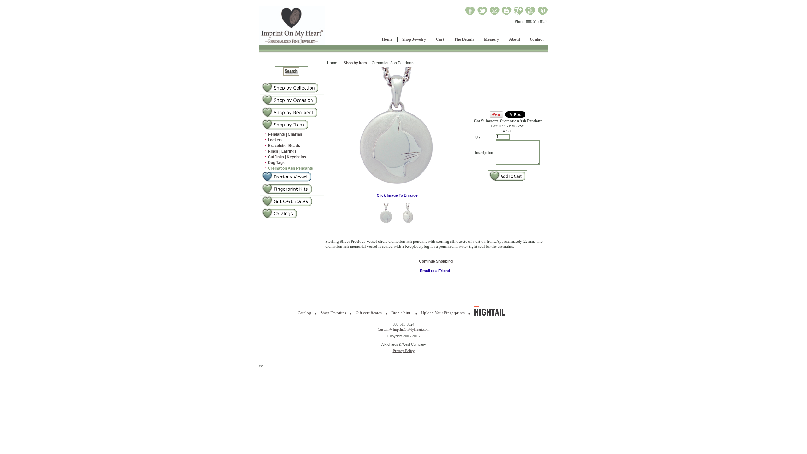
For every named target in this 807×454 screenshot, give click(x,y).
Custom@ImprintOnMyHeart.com (403, 329)
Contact (536, 39)
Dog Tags (276, 162)
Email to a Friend (435, 271)
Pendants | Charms (285, 134)
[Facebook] (470, 14)
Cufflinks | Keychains (287, 157)
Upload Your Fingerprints (443, 313)
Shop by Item (355, 63)
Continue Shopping (436, 261)
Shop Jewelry (414, 39)
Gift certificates (369, 313)
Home (387, 39)
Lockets (275, 140)
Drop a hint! (401, 313)
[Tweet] (482, 14)
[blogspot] (506, 14)
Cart (440, 39)
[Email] (494, 14)
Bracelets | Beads (284, 145)
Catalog (304, 313)
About (514, 39)
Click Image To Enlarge (397, 195)
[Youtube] (530, 14)
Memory (491, 39)
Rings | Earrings (282, 151)
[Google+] (518, 14)
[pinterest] (542, 14)
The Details (464, 39)
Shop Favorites (333, 313)
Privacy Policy (404, 351)
